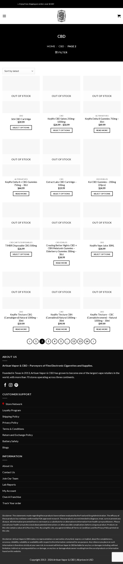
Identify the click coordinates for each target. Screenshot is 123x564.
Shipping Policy (10, 416)
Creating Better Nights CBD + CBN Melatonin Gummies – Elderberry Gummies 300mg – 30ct (61, 250)
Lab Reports (9, 484)
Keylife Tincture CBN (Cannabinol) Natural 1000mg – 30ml (61, 317)
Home (51, 46)
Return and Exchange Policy (17, 434)
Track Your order (11, 503)
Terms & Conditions (13, 428)
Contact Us (8, 472)
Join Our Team (10, 478)
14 (87, 341)
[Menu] (4, 16)
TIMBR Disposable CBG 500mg (21, 245)
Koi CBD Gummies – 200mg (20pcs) (102, 183)
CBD (61, 46)
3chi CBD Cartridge (21, 119)
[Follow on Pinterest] (16, 385)
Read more (101, 130)
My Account (9, 490)
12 (73, 341)
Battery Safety (10, 441)
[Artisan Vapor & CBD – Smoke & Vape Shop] (61, 16)
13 (80, 341)
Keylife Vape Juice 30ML (102, 245)
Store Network (13, 403)
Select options (21, 128)
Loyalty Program (11, 410)
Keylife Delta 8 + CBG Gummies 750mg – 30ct (21, 183)
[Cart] (119, 16)
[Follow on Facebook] (5, 385)
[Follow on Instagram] (10, 385)
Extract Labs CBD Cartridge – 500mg (61, 183)
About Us (7, 465)
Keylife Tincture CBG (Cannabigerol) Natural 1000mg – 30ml (21, 317)
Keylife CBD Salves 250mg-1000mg (61, 120)
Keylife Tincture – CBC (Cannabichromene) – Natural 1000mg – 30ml (102, 317)
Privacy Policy (10, 422)
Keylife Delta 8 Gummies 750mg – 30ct (102, 120)
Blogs (5, 447)
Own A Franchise (11, 496)
